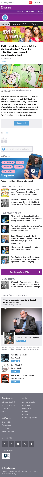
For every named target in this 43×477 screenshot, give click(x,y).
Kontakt (25, 415)
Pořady (25, 24)
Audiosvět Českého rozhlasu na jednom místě (17, 181)
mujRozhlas (5, 156)
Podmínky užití (26, 471)
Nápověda (26, 405)
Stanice (5, 408)
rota (7, 133)
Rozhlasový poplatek (30, 418)
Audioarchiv (29, 11)
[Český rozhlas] (7, 2)
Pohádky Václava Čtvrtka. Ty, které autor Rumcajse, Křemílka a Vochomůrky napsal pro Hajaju (25, 192)
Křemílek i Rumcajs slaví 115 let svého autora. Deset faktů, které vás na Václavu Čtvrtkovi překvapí (25, 202)
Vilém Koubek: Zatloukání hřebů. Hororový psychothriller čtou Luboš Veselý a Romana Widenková (26, 218)
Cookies (4, 471)
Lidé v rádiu (26, 408)
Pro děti (5, 24)
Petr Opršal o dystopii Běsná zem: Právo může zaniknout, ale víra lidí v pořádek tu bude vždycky (25, 259)
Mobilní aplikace (8, 431)
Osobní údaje (14, 471)
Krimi (19, 162)
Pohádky (6, 167)
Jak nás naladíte (28, 402)
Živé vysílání (7, 171)
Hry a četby (7, 162)
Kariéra (25, 412)
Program (20, 11)
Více (35, 24)
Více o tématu (8, 279)
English (35, 471)
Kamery (39, 11)
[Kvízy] (21, 34)
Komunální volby (8, 405)
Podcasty (5, 428)
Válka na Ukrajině (8, 402)
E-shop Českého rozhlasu (14, 295)
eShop (4, 412)
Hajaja (3, 61)
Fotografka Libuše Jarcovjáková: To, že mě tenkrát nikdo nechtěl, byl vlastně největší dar (26, 228)
